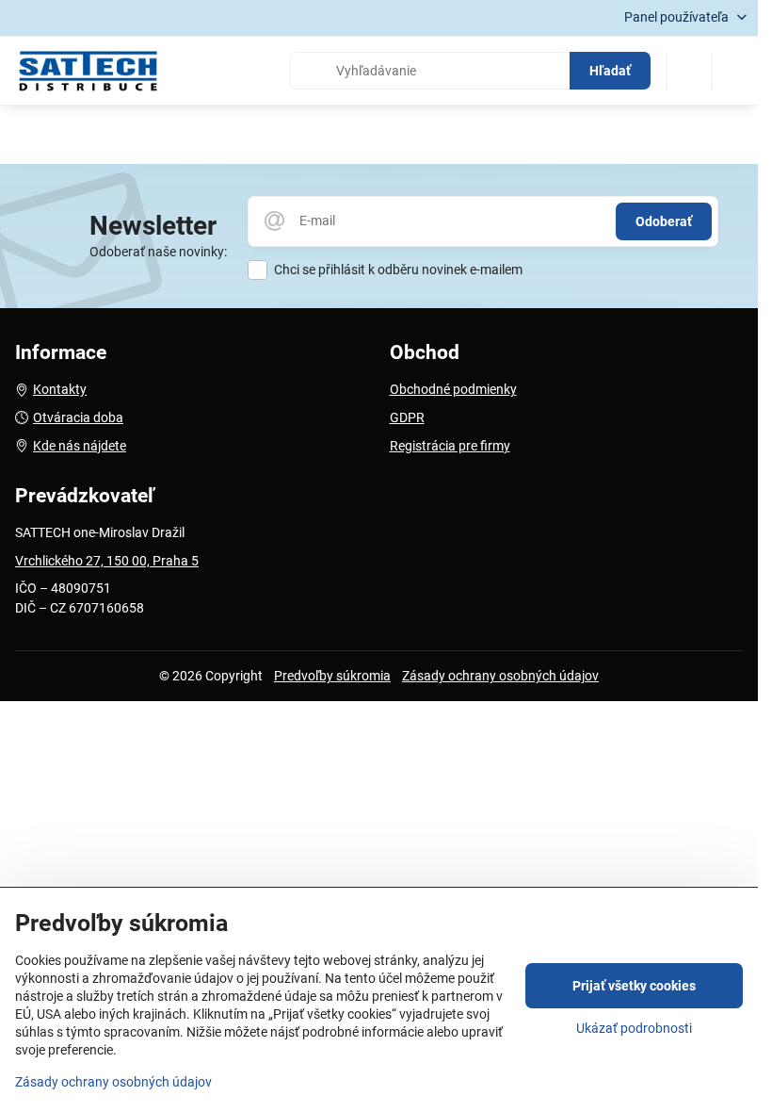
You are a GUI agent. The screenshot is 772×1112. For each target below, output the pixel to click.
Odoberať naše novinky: (158, 251)
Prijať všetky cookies (634, 985)
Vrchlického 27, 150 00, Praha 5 (107, 560)
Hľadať (610, 70)
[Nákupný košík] (689, 71)
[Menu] (735, 71)
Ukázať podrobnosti (634, 1028)
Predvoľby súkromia (332, 675)
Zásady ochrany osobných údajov (500, 675)
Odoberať (663, 221)
